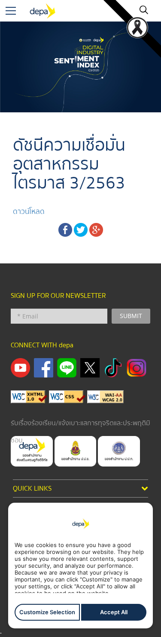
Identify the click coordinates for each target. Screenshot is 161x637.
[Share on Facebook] (65, 229)
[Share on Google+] (96, 229)
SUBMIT (131, 316)
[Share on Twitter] (81, 229)
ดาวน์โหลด (29, 211)
